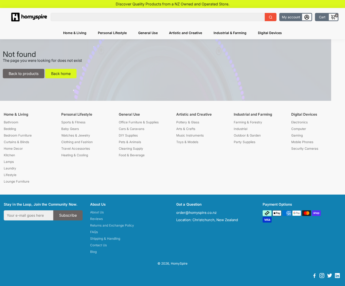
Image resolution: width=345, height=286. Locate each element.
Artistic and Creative (185, 33)
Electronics (299, 122)
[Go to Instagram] (322, 276)
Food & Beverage (132, 155)
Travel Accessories (75, 148)
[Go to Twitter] (330, 276)
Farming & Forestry (248, 122)
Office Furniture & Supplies (139, 122)
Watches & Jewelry (75, 135)
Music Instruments (190, 135)
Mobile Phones (302, 142)
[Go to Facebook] (314, 276)
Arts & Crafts (185, 129)
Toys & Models (187, 142)
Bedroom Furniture (18, 135)
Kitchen (9, 155)
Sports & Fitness (73, 122)
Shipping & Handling (105, 238)
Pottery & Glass (187, 122)
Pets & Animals (130, 142)
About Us (97, 212)
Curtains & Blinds (16, 142)
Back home (61, 73)
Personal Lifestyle (112, 33)
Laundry (10, 168)
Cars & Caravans (131, 129)
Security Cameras (304, 148)
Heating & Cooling (74, 155)
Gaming (297, 135)
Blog (93, 252)
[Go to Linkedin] (337, 276)
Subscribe (68, 215)
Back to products (23, 73)
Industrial (240, 129)
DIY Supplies (128, 135)
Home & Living (74, 33)
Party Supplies (244, 142)
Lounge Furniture (16, 181)
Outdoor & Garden (247, 135)
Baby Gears (70, 129)
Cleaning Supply (131, 148)
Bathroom (11, 122)
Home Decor (13, 148)
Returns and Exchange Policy (112, 225)
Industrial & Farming (230, 33)
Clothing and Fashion (77, 142)
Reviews (96, 219)
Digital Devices (270, 33)
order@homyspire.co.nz (196, 212)
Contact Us (98, 245)
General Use (148, 33)
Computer (298, 129)
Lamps (9, 162)
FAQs (94, 232)
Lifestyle (10, 175)
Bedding (10, 129)
